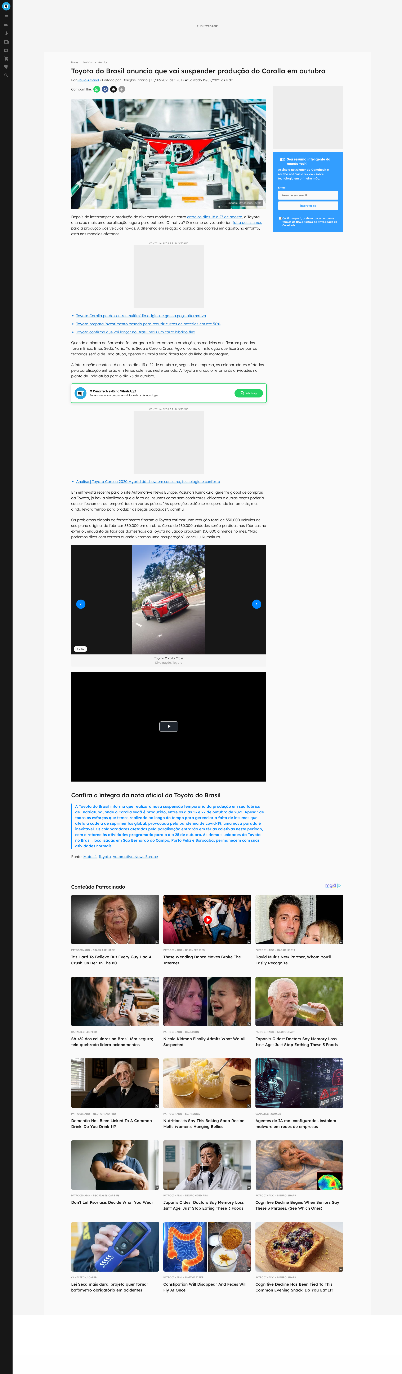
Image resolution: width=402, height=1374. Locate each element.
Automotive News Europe (135, 856)
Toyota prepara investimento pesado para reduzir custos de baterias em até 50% (148, 323)
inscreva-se (308, 205)
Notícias (88, 62)
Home (74, 62)
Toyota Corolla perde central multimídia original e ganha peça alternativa (141, 315)
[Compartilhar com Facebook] (105, 89)
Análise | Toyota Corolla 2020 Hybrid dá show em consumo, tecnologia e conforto (148, 481)
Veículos (102, 62)
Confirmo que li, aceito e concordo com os (309, 222)
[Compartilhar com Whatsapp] (96, 89)
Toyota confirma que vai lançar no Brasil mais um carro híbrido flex (135, 332)
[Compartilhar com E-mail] (113, 89)
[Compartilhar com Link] (122, 89)
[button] (168, 599)
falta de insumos (247, 222)
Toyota (105, 856)
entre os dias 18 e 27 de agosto (214, 216)
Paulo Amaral (88, 80)
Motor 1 (90, 856)
